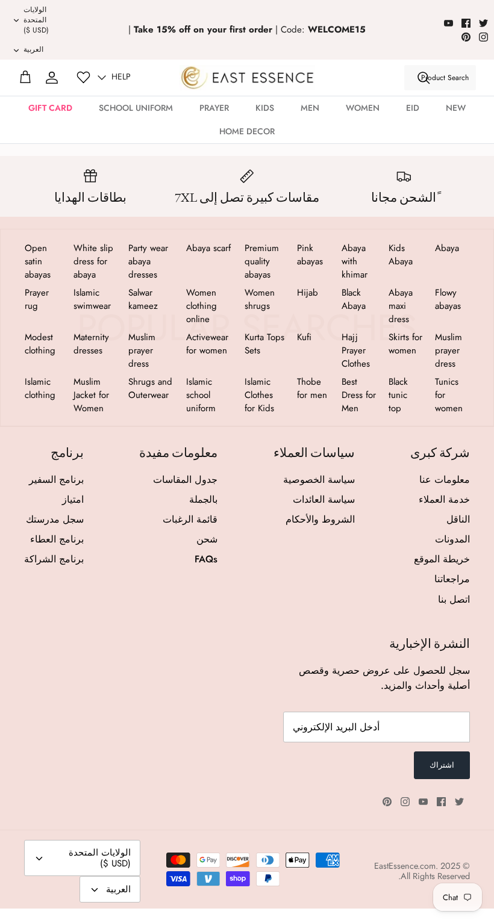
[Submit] (423, 77)
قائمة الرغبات (190, 519)
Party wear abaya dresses (148, 261)
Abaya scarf (208, 248)
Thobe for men (312, 388)
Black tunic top (398, 395)
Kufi (304, 337)
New (456, 108)
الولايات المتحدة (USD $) (36, 20)
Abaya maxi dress (401, 306)
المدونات (452, 539)
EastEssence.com (405, 866)
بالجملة (203, 499)
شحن (206, 539)
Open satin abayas (38, 261)
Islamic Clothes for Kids (259, 395)
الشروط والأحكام (320, 519)
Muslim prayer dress (448, 350)
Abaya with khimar (354, 261)
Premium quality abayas (262, 261)
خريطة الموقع (442, 559)
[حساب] (52, 77)
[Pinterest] (466, 37)
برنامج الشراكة (54, 559)
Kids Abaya (401, 254)
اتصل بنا (454, 599)
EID (412, 108)
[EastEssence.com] (247, 77)
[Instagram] (483, 37)
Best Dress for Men (359, 395)
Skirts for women (405, 344)
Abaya (447, 248)
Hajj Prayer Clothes (356, 350)
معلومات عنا (444, 479)
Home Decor (247, 131)
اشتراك (442, 765)
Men (310, 108)
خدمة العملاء (444, 499)
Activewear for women (207, 344)
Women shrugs (260, 299)
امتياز (73, 499)
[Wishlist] (83, 77)
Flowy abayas (448, 299)
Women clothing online (201, 306)
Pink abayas (310, 254)
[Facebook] (466, 23)
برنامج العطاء (57, 539)
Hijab (307, 292)
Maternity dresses (91, 344)
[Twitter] (483, 23)
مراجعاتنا (452, 579)
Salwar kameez (143, 299)
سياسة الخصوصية (319, 479)
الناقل (458, 519)
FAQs (206, 559)
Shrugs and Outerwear (150, 388)
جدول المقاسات (185, 479)
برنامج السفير (56, 479)
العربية (33, 49)
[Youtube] (448, 23)
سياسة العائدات (324, 499)
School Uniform (136, 108)
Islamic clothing (40, 388)
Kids (264, 108)
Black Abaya (354, 299)
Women (363, 108)
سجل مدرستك (55, 519)
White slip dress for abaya (93, 261)
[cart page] (25, 77)
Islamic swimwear (92, 299)
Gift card (50, 108)
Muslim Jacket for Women (91, 395)
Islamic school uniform (201, 395)
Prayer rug (37, 299)
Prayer (214, 108)
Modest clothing (40, 344)
